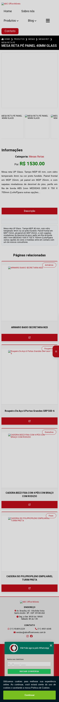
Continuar (30, 695)
